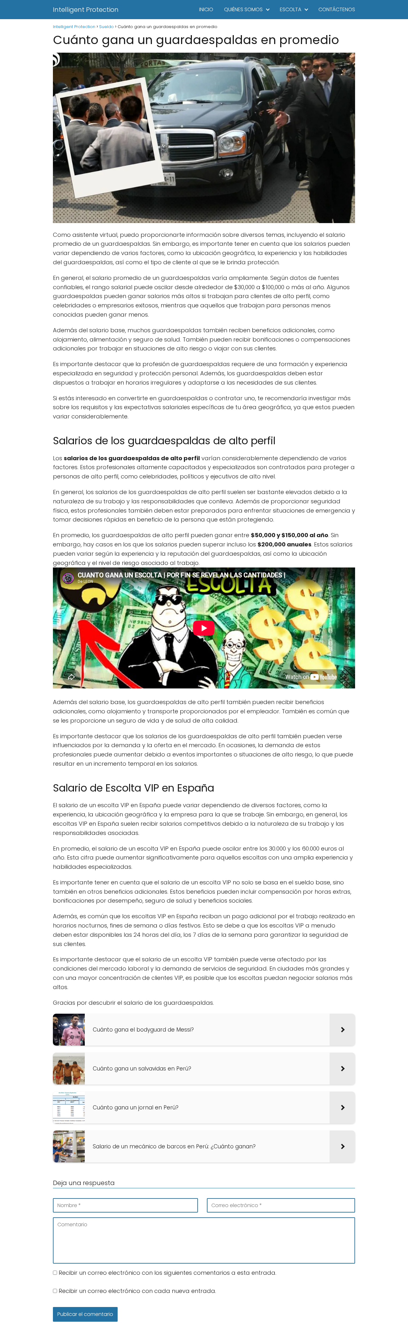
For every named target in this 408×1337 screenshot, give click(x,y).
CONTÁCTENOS (336, 9)
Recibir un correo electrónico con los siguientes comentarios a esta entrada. (167, 1273)
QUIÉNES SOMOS (243, 9)
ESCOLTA (290, 9)
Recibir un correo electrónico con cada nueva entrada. (137, 1291)
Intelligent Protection (86, 9)
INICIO (206, 9)
